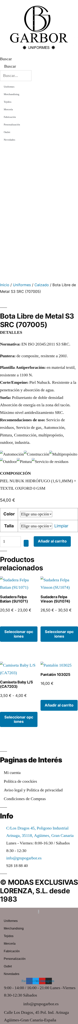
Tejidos (7, 101)
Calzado (41, 285)
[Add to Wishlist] (26, 543)
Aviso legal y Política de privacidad (33, 790)
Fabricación (10, 117)
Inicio (4, 285)
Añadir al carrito (52, 541)
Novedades (9, 139)
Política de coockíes (20, 781)
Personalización (12, 124)
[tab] (39, 473)
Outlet (7, 132)
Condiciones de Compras (25, 798)
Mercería (8, 109)
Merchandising (11, 94)
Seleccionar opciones (18, 633)
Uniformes (9, 86)
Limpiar (61, 525)
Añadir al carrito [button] (59, 705)
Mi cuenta (12, 772)
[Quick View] (8, 622)
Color (9, 513)
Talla (9, 525)
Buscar (6, 59)
